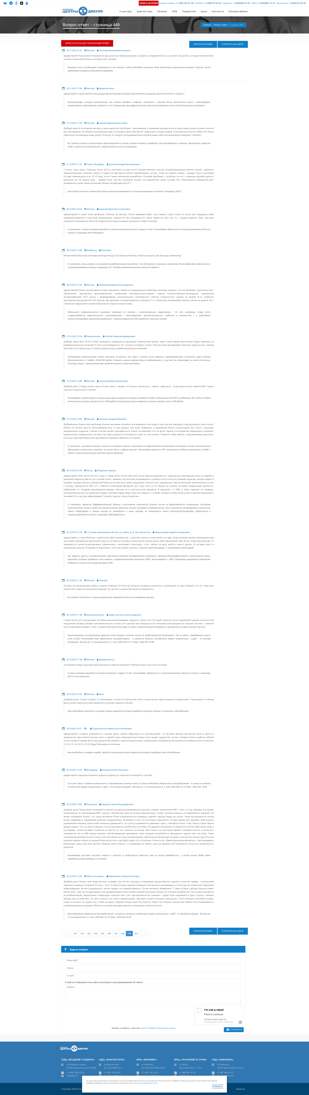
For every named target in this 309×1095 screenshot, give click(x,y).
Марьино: (228, 3)
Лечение (162, 11)
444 (95, 933)
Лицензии (240, 1089)
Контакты (218, 11)
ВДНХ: (255, 3)
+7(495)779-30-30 (297, 3)
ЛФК (174, 11)
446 (109, 933)
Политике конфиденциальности (146, 1083)
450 (136, 933)
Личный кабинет (238, 11)
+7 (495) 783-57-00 (184, 3)
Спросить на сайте (233, 44)
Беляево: (200, 3)
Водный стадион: (167, 3)
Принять (217, 1086)
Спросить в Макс (203, 44)
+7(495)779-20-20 (212, 3)
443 (88, 933)
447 (115, 933)
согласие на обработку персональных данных (158, 1028)
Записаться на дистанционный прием (87, 43)
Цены (204, 11)
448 (122, 933)
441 (75, 933)
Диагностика (144, 11)
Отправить (236, 1029)
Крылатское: (283, 3)
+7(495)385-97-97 (241, 3)
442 (82, 933)
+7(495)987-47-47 (266, 3)
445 (102, 933)
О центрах (125, 11)
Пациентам (189, 11)
